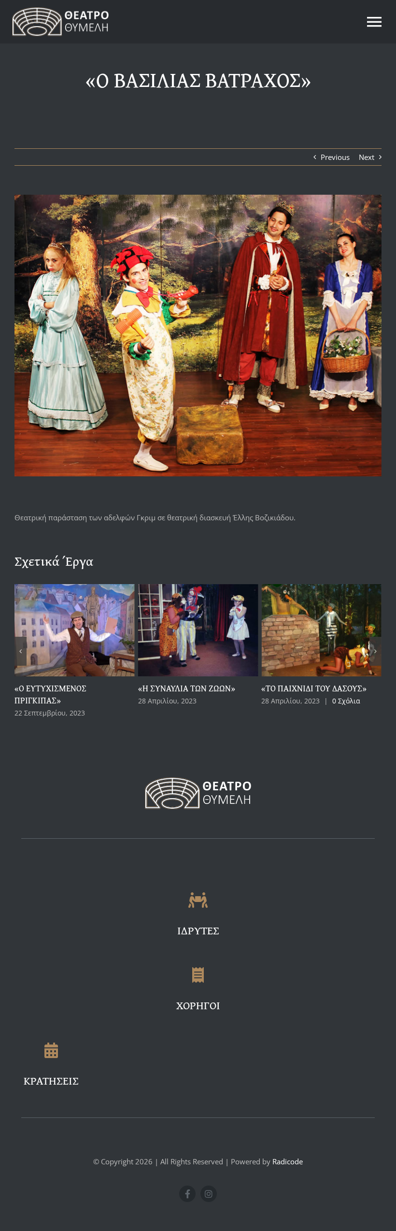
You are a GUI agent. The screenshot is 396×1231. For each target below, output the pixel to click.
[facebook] (187, 1194)
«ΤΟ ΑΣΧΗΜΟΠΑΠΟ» (65, 688)
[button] (20, 651)
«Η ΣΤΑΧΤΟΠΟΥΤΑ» (187, 688)
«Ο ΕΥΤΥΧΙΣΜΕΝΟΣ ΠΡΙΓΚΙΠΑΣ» (310, 694)
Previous (335, 157)
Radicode (287, 1161)
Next (366, 157)
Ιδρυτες (198, 930)
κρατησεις (51, 1080)
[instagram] (208, 1194)
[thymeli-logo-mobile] (60, 10)
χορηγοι (198, 1005)
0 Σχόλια (112, 700)
